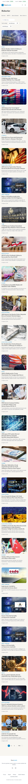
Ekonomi (3, 15)
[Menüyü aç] (25, 5)
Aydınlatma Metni (14, 776)
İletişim (9, 774)
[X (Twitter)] (12, 768)
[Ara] (22, 5)
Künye (4, 774)
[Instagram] (15, 768)
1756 (19, 745)
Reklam (14, 774)
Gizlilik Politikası (21, 774)
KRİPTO (8, 15)
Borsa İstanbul (15, 15)
